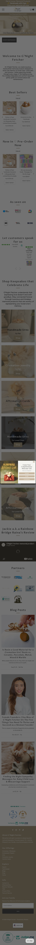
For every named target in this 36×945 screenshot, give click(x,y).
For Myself (27, 473)
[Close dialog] (33, 462)
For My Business (27, 479)
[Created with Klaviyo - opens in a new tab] (18, 483)
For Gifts (26, 476)
